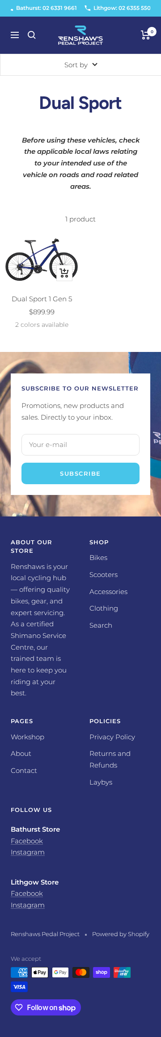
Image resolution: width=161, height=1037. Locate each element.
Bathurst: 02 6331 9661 (46, 7)
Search (100, 625)
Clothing (103, 608)
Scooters (103, 574)
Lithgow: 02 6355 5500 (123, 7)
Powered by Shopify (120, 933)
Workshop (27, 737)
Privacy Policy (112, 737)
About (21, 753)
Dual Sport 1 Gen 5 (42, 299)
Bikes (98, 557)
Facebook (27, 841)
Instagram (28, 852)
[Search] (32, 35)
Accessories (108, 591)
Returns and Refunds (110, 759)
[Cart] (145, 34)
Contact (24, 770)
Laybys (100, 782)
